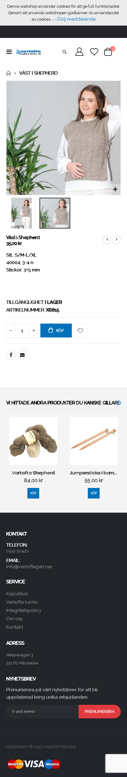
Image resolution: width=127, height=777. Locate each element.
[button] (115, 189)
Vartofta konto (22, 602)
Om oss (14, 619)
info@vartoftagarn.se (29, 566)
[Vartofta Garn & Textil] (28, 52)
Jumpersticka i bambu (94, 473)
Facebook (11, 355)
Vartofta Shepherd (33, 473)
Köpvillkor (17, 594)
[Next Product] (116, 239)
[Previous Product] (107, 239)
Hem (8, 73)
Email (22, 355)
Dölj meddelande (76, 19)
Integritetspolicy (23, 610)
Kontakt (14, 627)
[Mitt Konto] (79, 52)
